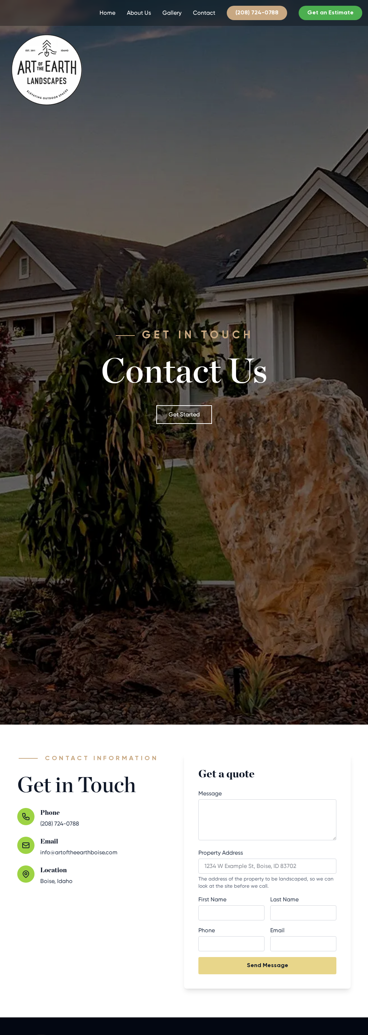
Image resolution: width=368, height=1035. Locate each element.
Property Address (220, 852)
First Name (212, 899)
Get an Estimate (330, 13)
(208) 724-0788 (257, 13)
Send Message (267, 966)
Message (210, 793)
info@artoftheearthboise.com (79, 852)
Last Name (284, 899)
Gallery (171, 12)
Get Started (184, 414)
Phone (206, 930)
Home (107, 12)
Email (277, 930)
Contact (204, 12)
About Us (139, 12)
